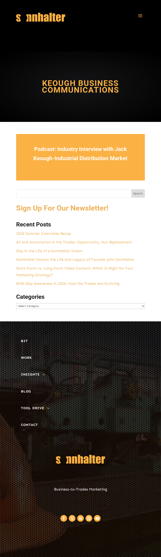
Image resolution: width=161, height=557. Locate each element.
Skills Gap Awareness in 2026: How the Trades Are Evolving (67, 283)
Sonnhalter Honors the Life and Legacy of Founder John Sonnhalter (75, 259)
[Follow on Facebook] (63, 518)
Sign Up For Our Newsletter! (62, 208)
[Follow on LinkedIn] (80, 518)
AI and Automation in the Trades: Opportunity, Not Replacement (74, 242)
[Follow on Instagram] (89, 518)
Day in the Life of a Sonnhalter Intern (49, 251)
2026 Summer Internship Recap (43, 233)
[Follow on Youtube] (97, 518)
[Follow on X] (72, 518)
